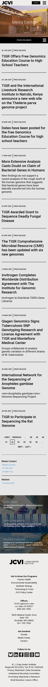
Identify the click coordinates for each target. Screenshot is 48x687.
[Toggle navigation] (44, 2)
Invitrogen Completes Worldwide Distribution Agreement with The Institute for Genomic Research (20, 283)
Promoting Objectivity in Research (24, 676)
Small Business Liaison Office (24, 680)
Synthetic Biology (24, 586)
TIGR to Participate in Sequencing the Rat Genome (19, 421)
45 (31, 442)
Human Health (24, 579)
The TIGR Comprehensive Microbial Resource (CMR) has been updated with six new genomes (23, 247)
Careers (24, 641)
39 (37, 437)
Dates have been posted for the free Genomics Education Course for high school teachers (23, 134)
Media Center (24, 637)
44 (25, 442)
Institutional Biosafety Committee (24, 673)
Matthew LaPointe (8, 465)
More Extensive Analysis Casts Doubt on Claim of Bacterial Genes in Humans (23, 165)
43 (19, 442)
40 (43, 437)
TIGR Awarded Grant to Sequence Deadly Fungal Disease (21, 216)
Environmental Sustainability (24, 582)
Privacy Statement (15, 670)
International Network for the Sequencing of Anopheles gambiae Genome (22, 381)
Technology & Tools (24, 589)
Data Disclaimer (33, 670)
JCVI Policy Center (24, 592)
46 (37, 442)
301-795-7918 (7, 468)
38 (31, 437)
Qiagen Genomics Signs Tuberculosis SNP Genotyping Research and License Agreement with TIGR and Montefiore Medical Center (22, 332)
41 (7, 442)
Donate (36, 3)
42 (13, 442)
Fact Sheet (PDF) (8, 483)
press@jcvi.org (7, 472)
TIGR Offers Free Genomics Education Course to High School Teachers (24, 60)
